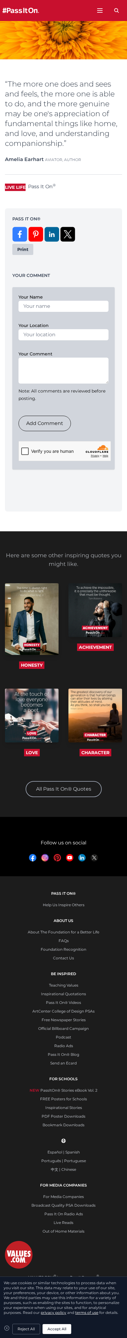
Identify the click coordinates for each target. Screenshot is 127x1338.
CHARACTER (95, 752)
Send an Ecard (63, 1063)
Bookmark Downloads (63, 1125)
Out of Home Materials (63, 1231)
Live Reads (63, 1222)
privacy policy (53, 1312)
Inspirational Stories (63, 1107)
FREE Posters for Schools (63, 1099)
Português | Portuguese (63, 1160)
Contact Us (63, 958)
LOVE (32, 752)
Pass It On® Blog (63, 1054)
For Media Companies (63, 1196)
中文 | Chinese (63, 1169)
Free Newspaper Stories (64, 1019)
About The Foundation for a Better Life (63, 932)
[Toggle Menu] (100, 10)
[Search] (116, 10)
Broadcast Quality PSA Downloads (63, 1205)
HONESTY (32, 665)
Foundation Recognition (63, 949)
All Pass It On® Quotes (63, 789)
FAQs (64, 940)
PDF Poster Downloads (63, 1116)
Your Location (33, 325)
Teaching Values (63, 985)
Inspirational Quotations (63, 994)
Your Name (30, 297)
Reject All (26, 1329)
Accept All (56, 1329)
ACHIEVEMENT (95, 647)
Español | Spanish (63, 1152)
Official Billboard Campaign (63, 1028)
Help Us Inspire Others (63, 905)
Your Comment (35, 354)
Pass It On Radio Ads (63, 1214)
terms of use (86, 1312)
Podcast (63, 1037)
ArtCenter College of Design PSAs (63, 1011)
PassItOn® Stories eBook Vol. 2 (63, 1090)
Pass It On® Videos (63, 1002)
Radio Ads (63, 1045)
